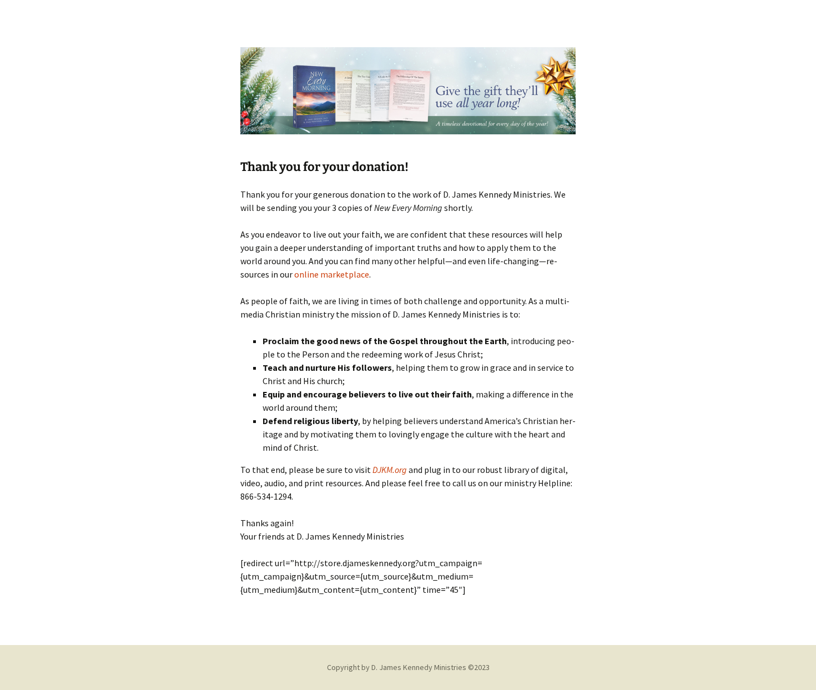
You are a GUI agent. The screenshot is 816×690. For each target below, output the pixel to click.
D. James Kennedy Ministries (418, 667)
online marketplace (331, 274)
